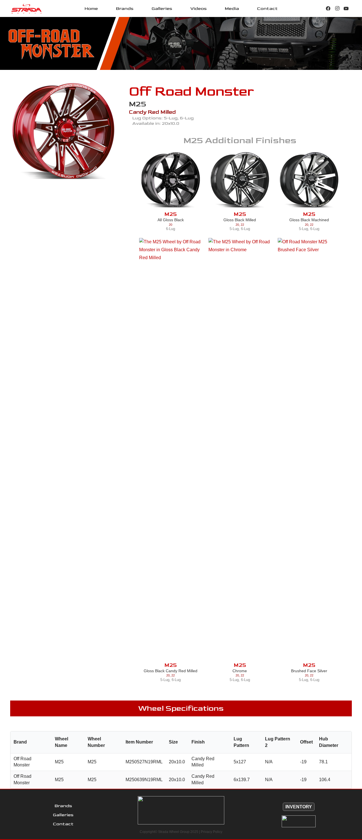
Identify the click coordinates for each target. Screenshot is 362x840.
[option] (63, 131)
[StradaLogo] (26, 9)
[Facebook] (328, 8)
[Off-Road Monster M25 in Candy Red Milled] (63, 131)
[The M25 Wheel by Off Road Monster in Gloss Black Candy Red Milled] (170, 450)
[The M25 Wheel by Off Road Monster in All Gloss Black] (170, 180)
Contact (63, 824)
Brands (63, 806)
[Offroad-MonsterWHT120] (299, 821)
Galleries (63, 815)
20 (170, 224)
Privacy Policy (211, 832)
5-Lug (234, 229)
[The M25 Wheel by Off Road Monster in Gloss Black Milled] (239, 180)
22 (242, 224)
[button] (137, 8)
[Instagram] (337, 8)
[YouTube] (346, 8)
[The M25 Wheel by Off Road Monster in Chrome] (239, 450)
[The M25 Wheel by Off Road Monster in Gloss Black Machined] (309, 180)
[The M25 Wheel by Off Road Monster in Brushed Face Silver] (309, 450)
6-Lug (170, 229)
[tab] (59, 191)
